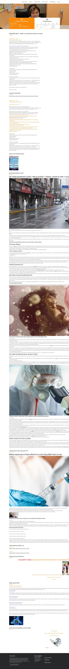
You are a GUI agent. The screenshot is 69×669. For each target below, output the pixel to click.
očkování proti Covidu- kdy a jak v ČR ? (18, 451)
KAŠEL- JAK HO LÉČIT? (14, 583)
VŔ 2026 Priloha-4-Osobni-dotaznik (23, 96)
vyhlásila (28, 252)
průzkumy (30, 419)
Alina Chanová (23, 427)
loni (22, 273)
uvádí (14, 246)
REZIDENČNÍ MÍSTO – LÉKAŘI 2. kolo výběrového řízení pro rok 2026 (25, 33)
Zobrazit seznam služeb (14, 664)
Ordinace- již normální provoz (16, 556)
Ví (14, 259)
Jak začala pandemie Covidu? (16, 173)
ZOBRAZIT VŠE (12, 255)
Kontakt (58, 1)
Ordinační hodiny (52, 1)
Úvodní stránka (24, 1)
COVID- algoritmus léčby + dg (16, 545)
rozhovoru (33, 435)
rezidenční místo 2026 (14, 93)
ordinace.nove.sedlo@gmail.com (23, 26)
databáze (35, 266)
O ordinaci (30, 1)
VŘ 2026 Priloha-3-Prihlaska (13, 96)
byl (34, 236)
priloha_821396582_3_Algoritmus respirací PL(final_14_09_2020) (19, 548)
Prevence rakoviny (45, 1)
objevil (51, 345)
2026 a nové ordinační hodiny (16, 154)
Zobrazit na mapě (47, 662)
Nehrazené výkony (37, 1)
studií (56, 271)
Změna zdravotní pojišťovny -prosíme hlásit (20, 628)
